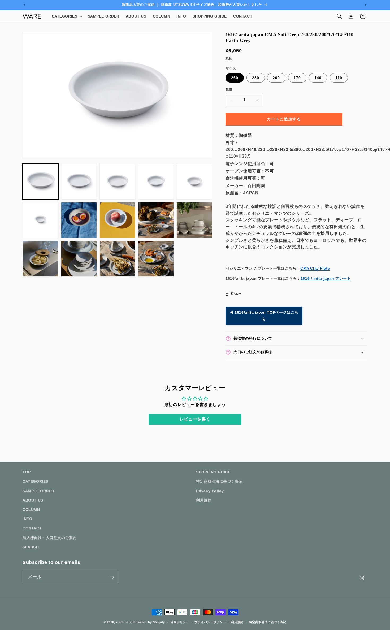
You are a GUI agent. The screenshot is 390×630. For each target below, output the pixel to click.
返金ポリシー (180, 621)
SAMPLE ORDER (38, 491)
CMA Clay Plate (315, 268)
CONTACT (32, 528)
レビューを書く (195, 419)
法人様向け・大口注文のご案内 (50, 537)
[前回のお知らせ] (24, 5)
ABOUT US (33, 500)
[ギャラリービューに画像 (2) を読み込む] (79, 182)
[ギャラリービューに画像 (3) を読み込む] (117, 182)
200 (276, 78)
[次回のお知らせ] (365, 5)
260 (234, 78)
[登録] (112, 577)
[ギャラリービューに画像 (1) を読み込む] (40, 182)
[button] (67, 16)
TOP (27, 472)
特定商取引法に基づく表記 (267, 621)
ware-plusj (124, 622)
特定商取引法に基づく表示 (219, 481)
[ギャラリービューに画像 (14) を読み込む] (156, 259)
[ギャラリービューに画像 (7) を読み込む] (79, 220)
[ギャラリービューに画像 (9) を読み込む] (156, 220)
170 (297, 78)
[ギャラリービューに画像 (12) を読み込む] (79, 259)
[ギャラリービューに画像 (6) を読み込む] (40, 220)
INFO (27, 518)
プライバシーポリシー (210, 621)
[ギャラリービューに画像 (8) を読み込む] (117, 220)
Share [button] (236, 294)
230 (255, 78)
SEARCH (31, 547)
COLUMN (31, 509)
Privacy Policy (210, 491)
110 (338, 78)
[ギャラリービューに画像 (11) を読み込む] (40, 259)
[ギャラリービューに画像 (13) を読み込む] (117, 259)
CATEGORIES (35, 481)
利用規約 (203, 500)
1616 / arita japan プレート (326, 278)
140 (318, 78)
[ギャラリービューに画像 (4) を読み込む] (156, 182)
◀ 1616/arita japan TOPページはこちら (263, 315)
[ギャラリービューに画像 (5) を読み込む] (194, 182)
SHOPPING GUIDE (213, 472)
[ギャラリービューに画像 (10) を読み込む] (194, 220)
